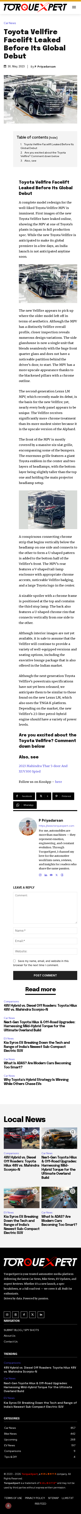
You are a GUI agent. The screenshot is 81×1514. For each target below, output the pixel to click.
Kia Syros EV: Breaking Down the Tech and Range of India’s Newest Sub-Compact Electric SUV (37, 1047)
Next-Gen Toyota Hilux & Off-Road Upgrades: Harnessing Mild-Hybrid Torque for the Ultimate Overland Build (39, 1026)
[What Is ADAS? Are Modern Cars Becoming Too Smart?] (59, 1197)
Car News (10, 23)
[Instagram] (40, 874)
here (58, 782)
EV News (9, 1038)
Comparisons (11, 1001)
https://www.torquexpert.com (56, 825)
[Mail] (51, 874)
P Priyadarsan (45, 66)
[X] (56, 874)
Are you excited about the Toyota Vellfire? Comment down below (43, 154)
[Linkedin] (45, 874)
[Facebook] (24, 1314)
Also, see (30, 160)
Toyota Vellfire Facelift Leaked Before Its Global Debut (47, 146)
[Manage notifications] (8, 1506)
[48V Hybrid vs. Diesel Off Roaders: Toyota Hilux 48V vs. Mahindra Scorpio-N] (22, 1138)
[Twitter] (32, 1314)
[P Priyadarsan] (28, 847)
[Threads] (62, 874)
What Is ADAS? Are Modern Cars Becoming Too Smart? (59, 1221)
